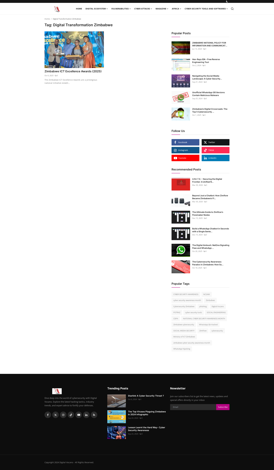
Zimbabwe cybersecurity (183, 324)
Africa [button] (175, 8)
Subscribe (223, 407)
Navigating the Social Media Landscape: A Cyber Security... (207, 77)
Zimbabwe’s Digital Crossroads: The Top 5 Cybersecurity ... (209, 110)
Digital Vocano (218, 306)
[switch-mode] (227, 1)
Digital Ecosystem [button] (95, 8)
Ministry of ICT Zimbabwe (184, 336)
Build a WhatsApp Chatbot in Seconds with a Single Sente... (210, 230)
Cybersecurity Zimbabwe (183, 306)
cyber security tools (193, 312)
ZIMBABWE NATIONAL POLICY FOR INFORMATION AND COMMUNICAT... (209, 44)
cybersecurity (217, 330)
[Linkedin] (86, 415)
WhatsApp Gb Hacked (208, 324)
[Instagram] (63, 415)
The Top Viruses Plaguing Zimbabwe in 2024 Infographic (147, 413)
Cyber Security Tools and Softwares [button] (205, 8)
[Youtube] (78, 415)
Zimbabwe (210, 300)
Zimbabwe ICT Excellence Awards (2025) (73, 71)
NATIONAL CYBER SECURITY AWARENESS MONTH (204, 318)
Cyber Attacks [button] (142, 8)
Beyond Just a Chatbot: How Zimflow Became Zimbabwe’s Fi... (210, 197)
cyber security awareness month (187, 300)
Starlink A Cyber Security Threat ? (146, 395)
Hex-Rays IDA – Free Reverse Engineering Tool (206, 60)
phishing (203, 306)
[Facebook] (48, 415)
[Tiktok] (71, 415)
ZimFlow (202, 330)
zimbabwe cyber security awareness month (191, 342)
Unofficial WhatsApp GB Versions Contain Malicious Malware (208, 93)
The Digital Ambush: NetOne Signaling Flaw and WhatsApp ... (210, 246)
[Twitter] (55, 415)
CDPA (175, 318)
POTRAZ (176, 312)
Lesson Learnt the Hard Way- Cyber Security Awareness (146, 429)
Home (79, 8)
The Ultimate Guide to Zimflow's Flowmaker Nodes (207, 213)
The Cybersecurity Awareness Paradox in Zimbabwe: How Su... (207, 263)
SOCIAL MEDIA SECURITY (183, 330)
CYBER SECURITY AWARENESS (185, 294)
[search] (232, 8)
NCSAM (206, 294)
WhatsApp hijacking (181, 348)
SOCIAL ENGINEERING (216, 312)
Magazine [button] (161, 8)
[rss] (94, 415)
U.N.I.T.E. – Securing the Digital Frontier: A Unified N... (207, 180)
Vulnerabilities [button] (120, 8)
